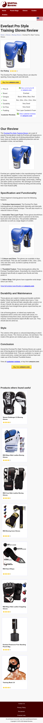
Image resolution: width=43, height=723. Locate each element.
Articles (4, 15)
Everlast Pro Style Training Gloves (16, 133)
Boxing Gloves (16, 35)
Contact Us (21, 703)
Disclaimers (21, 711)
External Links (21, 715)
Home (4, 10)
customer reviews (13, 361)
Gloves (25, 10)
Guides (34, 10)
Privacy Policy (21, 707)
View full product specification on (17, 286)
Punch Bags (14, 10)
